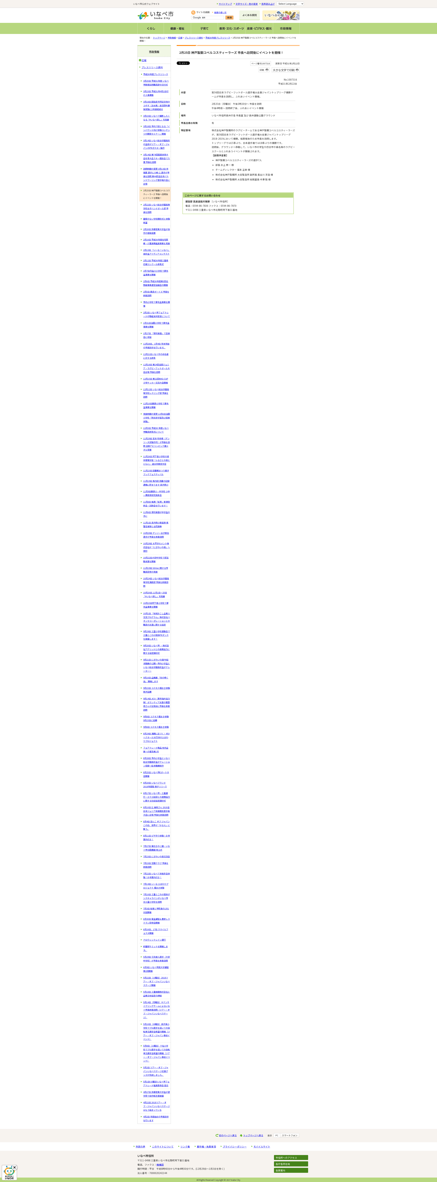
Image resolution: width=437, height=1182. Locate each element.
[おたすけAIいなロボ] (9, 1172)
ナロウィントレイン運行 (154, 939)
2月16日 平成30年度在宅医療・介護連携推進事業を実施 (156, 241)
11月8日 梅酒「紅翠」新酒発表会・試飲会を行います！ (156, 503)
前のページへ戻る (228, 1135)
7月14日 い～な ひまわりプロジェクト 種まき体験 (155, 885)
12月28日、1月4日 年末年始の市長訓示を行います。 (156, 345)
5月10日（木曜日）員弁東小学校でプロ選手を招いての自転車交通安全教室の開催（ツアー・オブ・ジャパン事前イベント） (156, 1032)
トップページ (159, 37)
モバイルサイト (261, 1146)
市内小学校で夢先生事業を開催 (156, 304)
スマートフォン (289, 1135)
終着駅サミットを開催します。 (155, 948)
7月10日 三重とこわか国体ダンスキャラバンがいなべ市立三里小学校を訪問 (156, 898)
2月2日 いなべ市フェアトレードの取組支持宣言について (156, 314)
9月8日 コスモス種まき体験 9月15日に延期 (156, 718)
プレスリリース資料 (194, 37)
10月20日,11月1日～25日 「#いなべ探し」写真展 (155, 594)
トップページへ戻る (253, 1135)
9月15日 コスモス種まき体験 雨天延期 (156, 689)
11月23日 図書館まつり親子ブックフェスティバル (156, 472)
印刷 (262, 70)
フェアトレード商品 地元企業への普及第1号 (155, 749)
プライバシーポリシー (235, 1146)
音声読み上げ (268, 3)
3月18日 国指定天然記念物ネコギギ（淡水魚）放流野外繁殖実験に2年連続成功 (156, 105)
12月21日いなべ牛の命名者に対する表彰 (155, 356)
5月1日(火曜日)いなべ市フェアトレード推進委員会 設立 (156, 1083)
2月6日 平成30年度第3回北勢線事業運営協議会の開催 (155, 283)
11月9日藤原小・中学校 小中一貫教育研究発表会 (156, 493)
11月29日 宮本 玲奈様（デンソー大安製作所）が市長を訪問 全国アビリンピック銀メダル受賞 (156, 444)
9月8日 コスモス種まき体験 (156, 726)
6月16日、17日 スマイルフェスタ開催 (155, 931)
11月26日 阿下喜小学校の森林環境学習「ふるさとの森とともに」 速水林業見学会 (156, 460)
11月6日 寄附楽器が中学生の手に (156, 514)
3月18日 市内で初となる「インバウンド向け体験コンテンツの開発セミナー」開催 (156, 130)
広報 (180, 37)
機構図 (160, 1164)
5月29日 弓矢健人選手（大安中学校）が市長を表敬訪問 (156, 958)
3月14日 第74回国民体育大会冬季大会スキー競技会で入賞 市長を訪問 (156, 158)
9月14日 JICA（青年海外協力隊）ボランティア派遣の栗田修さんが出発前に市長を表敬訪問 (156, 704)
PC (277, 1135)
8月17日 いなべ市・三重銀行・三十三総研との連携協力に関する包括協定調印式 (156, 797)
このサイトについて (163, 1146)
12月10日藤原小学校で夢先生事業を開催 (155, 405)
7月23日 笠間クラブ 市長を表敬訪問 (155, 865)
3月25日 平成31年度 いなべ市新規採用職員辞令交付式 (156, 82)
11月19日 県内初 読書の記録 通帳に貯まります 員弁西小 (156, 482)
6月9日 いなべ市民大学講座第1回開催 (156, 969)
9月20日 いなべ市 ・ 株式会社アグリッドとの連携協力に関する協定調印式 (156, 649)
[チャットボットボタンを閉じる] (14, 1167)
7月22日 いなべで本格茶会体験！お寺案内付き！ (156, 875)
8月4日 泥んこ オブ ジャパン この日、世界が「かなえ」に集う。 (156, 825)
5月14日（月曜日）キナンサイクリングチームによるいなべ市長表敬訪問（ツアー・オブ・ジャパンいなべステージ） (156, 1010)
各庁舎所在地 (283, 1164)
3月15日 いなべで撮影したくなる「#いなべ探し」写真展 (156, 117)
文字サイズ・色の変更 (247, 3)
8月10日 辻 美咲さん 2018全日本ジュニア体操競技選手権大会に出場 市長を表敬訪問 (156, 811)
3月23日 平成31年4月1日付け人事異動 (155, 93)
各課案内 (280, 1170)
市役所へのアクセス (286, 1157)
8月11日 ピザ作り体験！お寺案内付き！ (156, 837)
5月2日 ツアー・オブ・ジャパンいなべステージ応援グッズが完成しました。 (155, 1071)
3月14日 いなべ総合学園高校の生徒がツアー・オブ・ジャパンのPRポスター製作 (156, 144)
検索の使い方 (220, 12)
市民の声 (140, 1146)
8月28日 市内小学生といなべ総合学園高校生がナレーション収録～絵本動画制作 (156, 762)
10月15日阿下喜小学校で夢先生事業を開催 (155, 604)
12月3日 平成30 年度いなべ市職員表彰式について (156, 430)
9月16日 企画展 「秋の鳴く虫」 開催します (155, 679)
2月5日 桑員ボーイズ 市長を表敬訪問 (156, 293)
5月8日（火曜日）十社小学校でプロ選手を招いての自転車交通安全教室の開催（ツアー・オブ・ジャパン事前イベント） (156, 1053)
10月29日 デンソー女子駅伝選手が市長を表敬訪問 (156, 535)
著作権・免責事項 (206, 1146)
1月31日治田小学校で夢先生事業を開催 (156, 324)
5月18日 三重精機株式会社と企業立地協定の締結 (156, 993)
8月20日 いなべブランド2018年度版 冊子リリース (155, 784)
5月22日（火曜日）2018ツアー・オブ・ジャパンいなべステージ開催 (156, 981)
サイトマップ (225, 3)
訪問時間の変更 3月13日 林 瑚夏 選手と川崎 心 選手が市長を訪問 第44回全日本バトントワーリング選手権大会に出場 (156, 176)
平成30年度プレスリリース (217, 37)
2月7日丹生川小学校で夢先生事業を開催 (155, 272)
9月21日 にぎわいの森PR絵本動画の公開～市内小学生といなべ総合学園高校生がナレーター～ (156, 665)
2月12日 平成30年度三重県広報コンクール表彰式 (155, 262)
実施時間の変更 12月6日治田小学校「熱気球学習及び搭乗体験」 (156, 417)
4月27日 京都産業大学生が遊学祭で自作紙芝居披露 (156, 1094)
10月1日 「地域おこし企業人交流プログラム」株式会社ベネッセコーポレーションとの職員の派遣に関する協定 (156, 619)
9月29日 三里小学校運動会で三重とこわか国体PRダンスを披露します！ (156, 635)
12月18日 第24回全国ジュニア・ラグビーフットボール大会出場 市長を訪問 (156, 368)
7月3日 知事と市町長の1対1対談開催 (156, 910)
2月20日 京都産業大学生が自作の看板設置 (156, 231)
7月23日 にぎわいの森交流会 (156, 856)
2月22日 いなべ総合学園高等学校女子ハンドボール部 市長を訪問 (156, 208)
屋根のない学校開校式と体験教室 (156, 220)
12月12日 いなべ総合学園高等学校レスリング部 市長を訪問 (156, 393)
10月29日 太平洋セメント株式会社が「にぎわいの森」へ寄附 (156, 547)
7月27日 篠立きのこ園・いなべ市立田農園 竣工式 (156, 848)
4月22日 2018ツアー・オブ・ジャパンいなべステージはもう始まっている (156, 1106)
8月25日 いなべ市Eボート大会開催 (156, 774)
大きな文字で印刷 (284, 70)
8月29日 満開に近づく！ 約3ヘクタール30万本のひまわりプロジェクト (156, 737)
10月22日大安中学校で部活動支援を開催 (155, 559)
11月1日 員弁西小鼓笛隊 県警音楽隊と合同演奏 (155, 524)
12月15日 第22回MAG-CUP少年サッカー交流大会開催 (155, 380)
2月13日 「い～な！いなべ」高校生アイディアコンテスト (156, 252)
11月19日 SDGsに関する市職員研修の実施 (155, 570)
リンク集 (185, 1146)
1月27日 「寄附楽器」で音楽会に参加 (156, 335)
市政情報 (172, 37)
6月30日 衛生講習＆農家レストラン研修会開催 (156, 920)
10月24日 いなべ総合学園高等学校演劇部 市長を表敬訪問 (156, 582)
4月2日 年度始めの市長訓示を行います (156, 1118)
